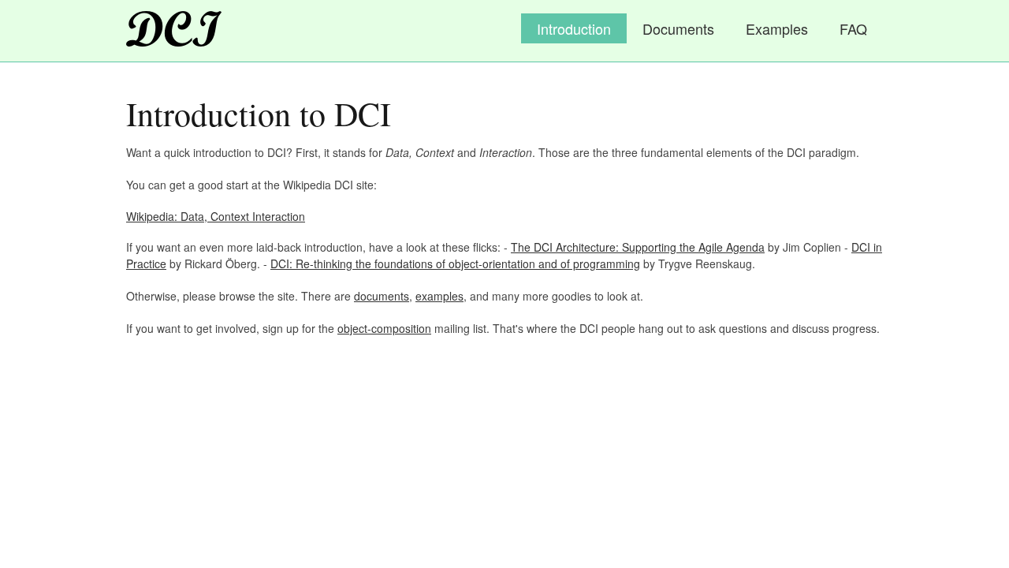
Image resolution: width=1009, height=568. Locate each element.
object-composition (384, 328)
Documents (678, 28)
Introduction (574, 28)
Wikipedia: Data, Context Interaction (215, 216)
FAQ (853, 28)
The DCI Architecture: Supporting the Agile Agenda (638, 247)
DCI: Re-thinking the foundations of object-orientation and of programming (455, 263)
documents (381, 296)
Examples (777, 28)
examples (439, 296)
